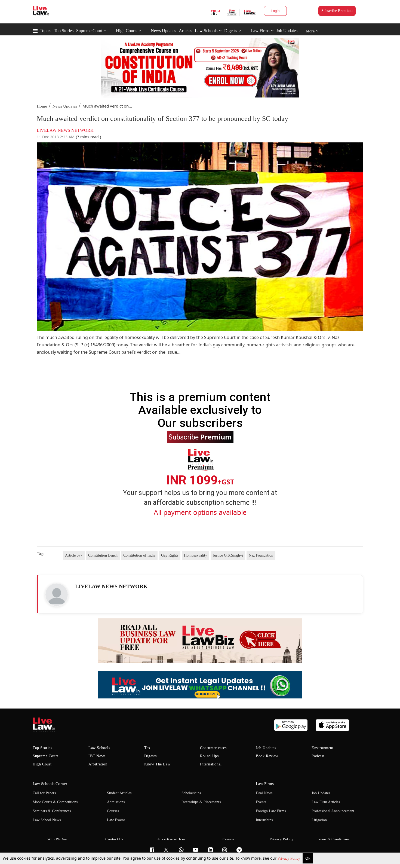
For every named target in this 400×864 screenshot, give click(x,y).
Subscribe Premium (337, 11)
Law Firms (260, 30)
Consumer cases (213, 748)
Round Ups (209, 756)
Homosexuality (195, 555)
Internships (264, 820)
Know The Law (157, 764)
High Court (42, 764)
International (211, 764)
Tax (147, 748)
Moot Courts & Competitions (55, 802)
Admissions (116, 802)
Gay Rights (169, 555)
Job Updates (286, 30)
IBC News (97, 756)
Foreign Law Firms (271, 811)
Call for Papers (44, 793)
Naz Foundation (261, 555)
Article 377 (73, 555)
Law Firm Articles (326, 802)
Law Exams (116, 820)
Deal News (264, 793)
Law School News (47, 820)
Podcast (318, 756)
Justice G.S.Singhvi (228, 555)
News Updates (163, 30)
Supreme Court (89, 30)
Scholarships (191, 793)
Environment (323, 748)
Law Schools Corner (50, 783)
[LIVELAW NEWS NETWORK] (56, 595)
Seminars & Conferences (52, 811)
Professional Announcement (333, 811)
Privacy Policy (289, 858)
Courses (113, 811)
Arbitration (97, 764)
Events (261, 802)
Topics (45, 30)
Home (42, 106)
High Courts (126, 30)
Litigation (319, 820)
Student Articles (119, 793)
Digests (230, 30)
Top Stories (63, 30)
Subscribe (200, 436)
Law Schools (206, 30)
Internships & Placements (201, 802)
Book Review (267, 756)
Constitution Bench (103, 555)
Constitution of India (139, 555)
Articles (185, 30)
